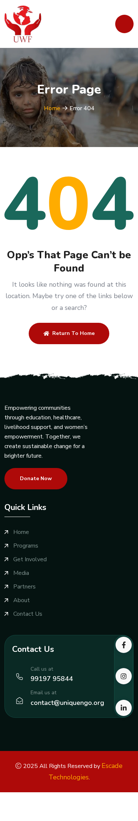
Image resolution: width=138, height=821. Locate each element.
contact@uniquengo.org (67, 702)
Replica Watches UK (89, 807)
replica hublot (78, 816)
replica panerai (115, 816)
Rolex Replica (64, 797)
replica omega (41, 816)
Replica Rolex (101, 797)
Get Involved (30, 559)
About (21, 600)
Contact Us (27, 614)
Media (21, 573)
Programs (25, 546)
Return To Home (73, 333)
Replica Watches (22, 797)
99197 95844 (52, 678)
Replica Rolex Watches (30, 807)
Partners (24, 587)
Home (52, 108)
